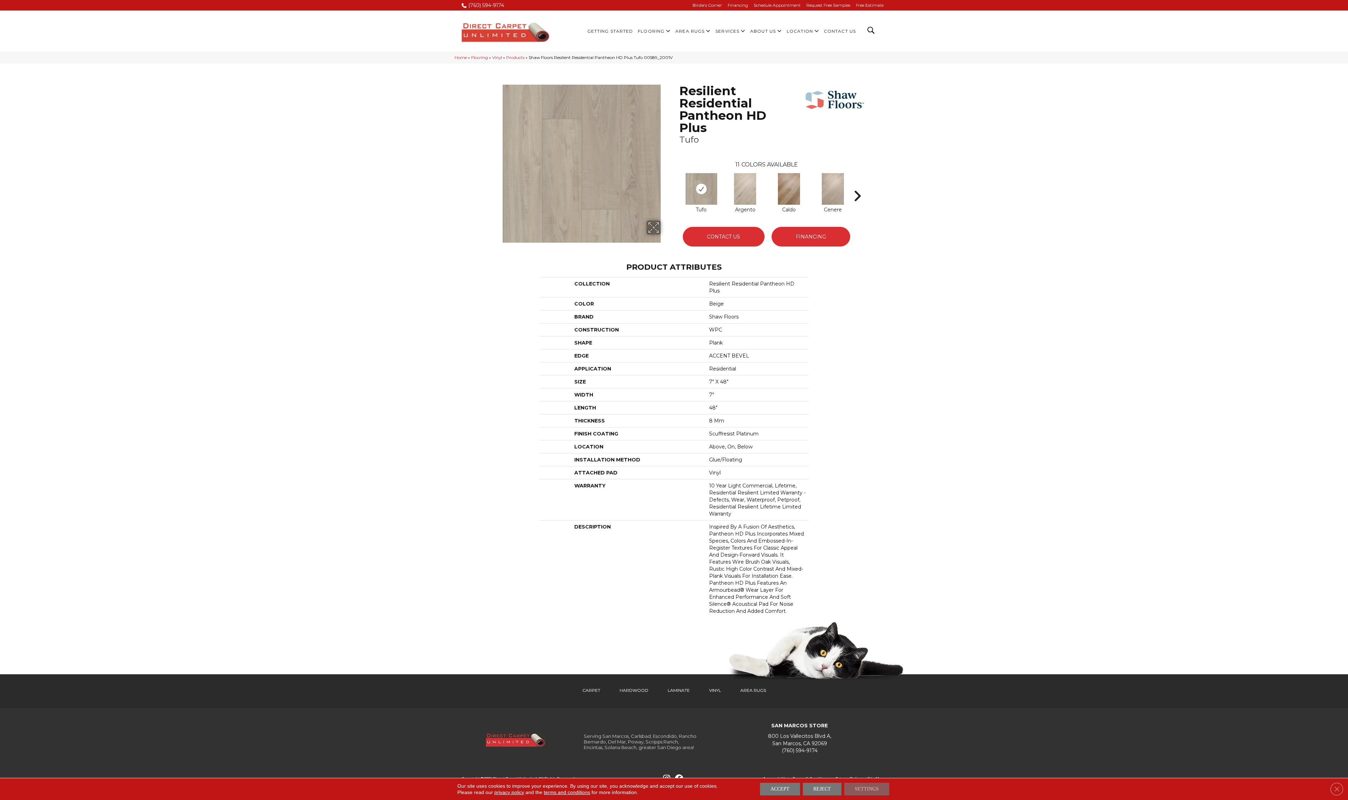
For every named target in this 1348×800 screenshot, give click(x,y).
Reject (822, 789)
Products (515, 57)
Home (461, 57)
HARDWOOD (634, 690)
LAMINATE (679, 690)
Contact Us (723, 237)
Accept (780, 789)
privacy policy (509, 792)
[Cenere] (833, 188)
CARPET (591, 690)
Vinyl (497, 57)
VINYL (715, 690)
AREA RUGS (753, 690)
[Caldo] (789, 188)
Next (857, 185)
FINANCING (811, 237)
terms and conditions (567, 792)
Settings (867, 789)
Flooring (479, 57)
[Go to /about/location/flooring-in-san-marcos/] (799, 740)
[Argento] (745, 188)
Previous (675, 185)
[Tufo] (701, 188)
